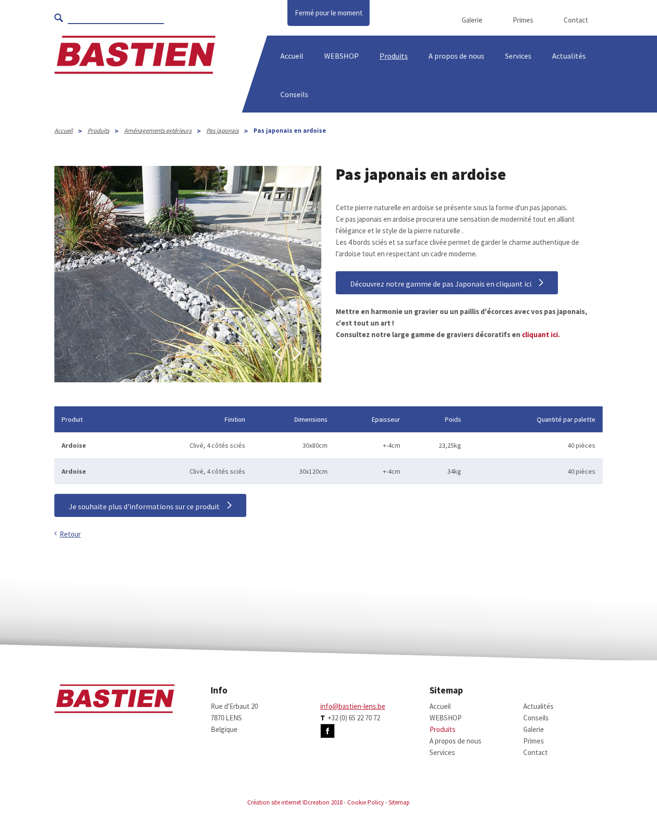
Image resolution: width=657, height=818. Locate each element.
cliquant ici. (540, 334)
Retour (70, 534)
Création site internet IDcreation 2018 (294, 802)
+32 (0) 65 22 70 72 (354, 717)
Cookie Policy (365, 802)
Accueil (291, 56)
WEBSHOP (341, 56)
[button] (278, 353)
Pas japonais (222, 130)
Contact (576, 20)
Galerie (472, 20)
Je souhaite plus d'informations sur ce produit (144, 506)
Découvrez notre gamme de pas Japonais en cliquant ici (440, 284)
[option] (187, 274)
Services (518, 56)
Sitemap (399, 802)
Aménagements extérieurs (157, 130)
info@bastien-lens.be (352, 706)
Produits (393, 56)
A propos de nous (455, 740)
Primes (523, 20)
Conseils (536, 717)
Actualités (569, 56)
